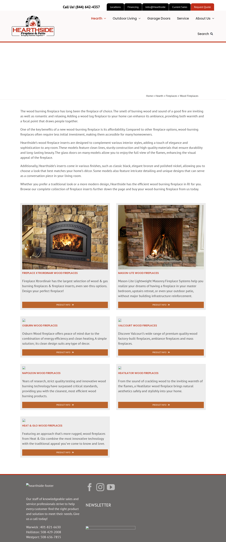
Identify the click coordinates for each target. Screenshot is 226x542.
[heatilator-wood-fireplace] (119, 368)
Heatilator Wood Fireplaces (138, 373)
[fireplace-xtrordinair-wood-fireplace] (65, 206)
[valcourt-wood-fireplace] (119, 320)
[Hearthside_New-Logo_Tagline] (33, 17)
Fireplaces (171, 95)
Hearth (159, 95)
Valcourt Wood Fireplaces (137, 325)
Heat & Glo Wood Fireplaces (42, 426)
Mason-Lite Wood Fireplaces (138, 273)
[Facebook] (90, 487)
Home (149, 95)
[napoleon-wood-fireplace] (23, 368)
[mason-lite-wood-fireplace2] (161, 206)
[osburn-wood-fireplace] (23, 320)
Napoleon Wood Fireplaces (41, 373)
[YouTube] (111, 487)
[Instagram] (100, 487)
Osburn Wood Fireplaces (40, 325)
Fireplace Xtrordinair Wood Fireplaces (50, 273)
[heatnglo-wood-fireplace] (23, 420)
